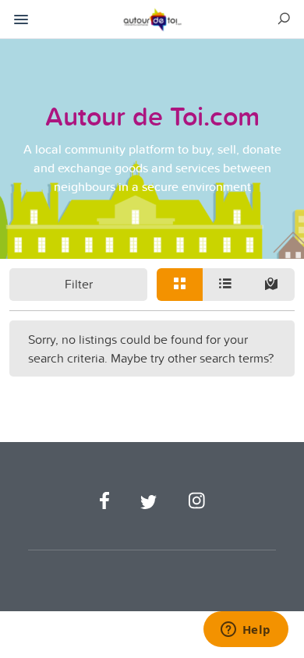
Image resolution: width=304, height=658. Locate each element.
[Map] (272, 284)
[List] (226, 284)
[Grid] (180, 284)
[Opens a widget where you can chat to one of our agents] (245, 630)
